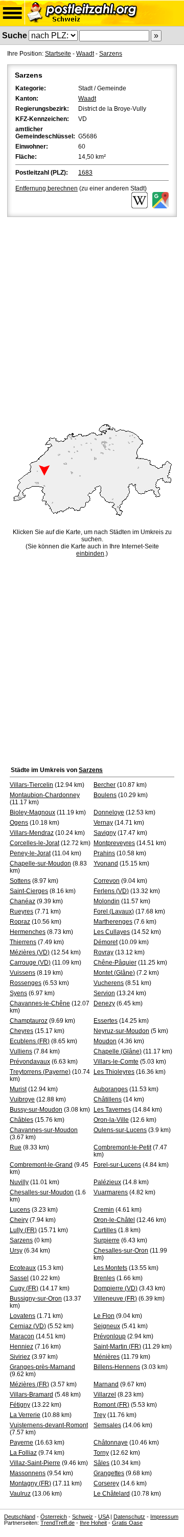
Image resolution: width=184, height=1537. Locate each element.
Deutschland (19, 1517)
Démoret (106, 942)
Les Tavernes (112, 1109)
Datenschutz (129, 1517)
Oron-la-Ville (111, 1119)
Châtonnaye (111, 1442)
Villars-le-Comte (116, 1061)
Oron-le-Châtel (114, 1219)
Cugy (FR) (24, 1288)
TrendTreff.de (57, 1523)
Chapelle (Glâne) (118, 1051)
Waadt (85, 53)
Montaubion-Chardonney (45, 795)
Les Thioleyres (114, 1071)
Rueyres (21, 911)
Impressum (164, 1517)
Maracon (22, 1336)
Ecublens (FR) (30, 1041)
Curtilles (105, 1230)
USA (103, 1517)
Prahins (104, 853)
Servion (104, 993)
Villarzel (105, 1394)
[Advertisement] (92, 316)
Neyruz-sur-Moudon (121, 1031)
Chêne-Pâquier (115, 962)
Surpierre (107, 1240)
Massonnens (27, 1473)
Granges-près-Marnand (42, 1367)
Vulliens (21, 1051)
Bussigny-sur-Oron (36, 1298)
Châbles (21, 1119)
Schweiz (82, 1517)
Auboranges (111, 1089)
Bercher (105, 784)
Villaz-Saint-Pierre (35, 1463)
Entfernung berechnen (46, 188)
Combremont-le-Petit (122, 1147)
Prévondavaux (30, 1061)
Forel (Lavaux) (114, 911)
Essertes (106, 1020)
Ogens (19, 822)
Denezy (104, 1003)
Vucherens (109, 983)
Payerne (21, 1442)
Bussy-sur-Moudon (36, 1109)
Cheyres (21, 1031)
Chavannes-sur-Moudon (44, 1130)
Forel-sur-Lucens (117, 1164)
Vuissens (22, 972)
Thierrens (23, 942)
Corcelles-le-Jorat (34, 843)
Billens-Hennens (117, 1367)
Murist (18, 1089)
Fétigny (20, 1404)
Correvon (107, 880)
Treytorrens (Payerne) (40, 1071)
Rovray (103, 952)
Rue (15, 1147)
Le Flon (104, 1315)
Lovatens (22, 1315)
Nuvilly (19, 1182)
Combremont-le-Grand (41, 1164)
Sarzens (110, 53)
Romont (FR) (111, 1404)
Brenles (104, 1278)
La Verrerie (25, 1415)
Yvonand (106, 863)
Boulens (105, 795)
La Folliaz (23, 1452)
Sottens (20, 880)
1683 (85, 172)
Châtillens (108, 1099)
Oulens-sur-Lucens (120, 1130)
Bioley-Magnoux (32, 812)
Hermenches (27, 931)
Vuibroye (22, 1099)
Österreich (53, 1517)
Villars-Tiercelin (31, 784)
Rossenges (25, 983)
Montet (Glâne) (114, 972)
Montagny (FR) (30, 1483)
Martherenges (113, 921)
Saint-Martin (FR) (117, 1346)
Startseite (58, 53)
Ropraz (20, 921)
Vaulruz (20, 1493)
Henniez (21, 1346)
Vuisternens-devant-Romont (49, 1425)
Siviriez (20, 1356)
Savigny (105, 832)
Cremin (104, 1209)
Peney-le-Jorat (30, 853)
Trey (100, 1415)
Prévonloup (110, 1336)
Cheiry (19, 1219)
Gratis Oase (127, 1523)
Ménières (107, 1356)
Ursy (16, 1250)
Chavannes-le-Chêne (40, 1003)
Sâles (101, 1463)
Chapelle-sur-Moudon (40, 863)
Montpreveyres (114, 843)
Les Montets (110, 1267)
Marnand (106, 1384)
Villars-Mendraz (32, 832)
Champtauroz (29, 1020)
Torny (101, 1452)
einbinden (90, 553)
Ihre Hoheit (93, 1523)
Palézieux (107, 1182)
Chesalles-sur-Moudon (42, 1192)
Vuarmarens (111, 1192)
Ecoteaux (23, 1267)
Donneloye (109, 812)
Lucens (20, 1209)
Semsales (107, 1425)
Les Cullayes (112, 931)
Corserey (106, 1483)
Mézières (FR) (29, 1384)
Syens (18, 993)
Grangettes (109, 1473)
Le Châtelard (112, 1493)
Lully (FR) (23, 1230)
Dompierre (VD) (115, 1288)
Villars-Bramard (31, 1394)
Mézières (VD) (30, 952)
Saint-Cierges (29, 891)
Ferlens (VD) (111, 891)
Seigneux (107, 1326)
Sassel (19, 1278)
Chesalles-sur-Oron (121, 1250)
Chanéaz (22, 901)
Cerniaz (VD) (28, 1326)
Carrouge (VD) (30, 962)
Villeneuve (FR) (115, 1298)
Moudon (105, 1041)
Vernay (103, 822)
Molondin (107, 901)
